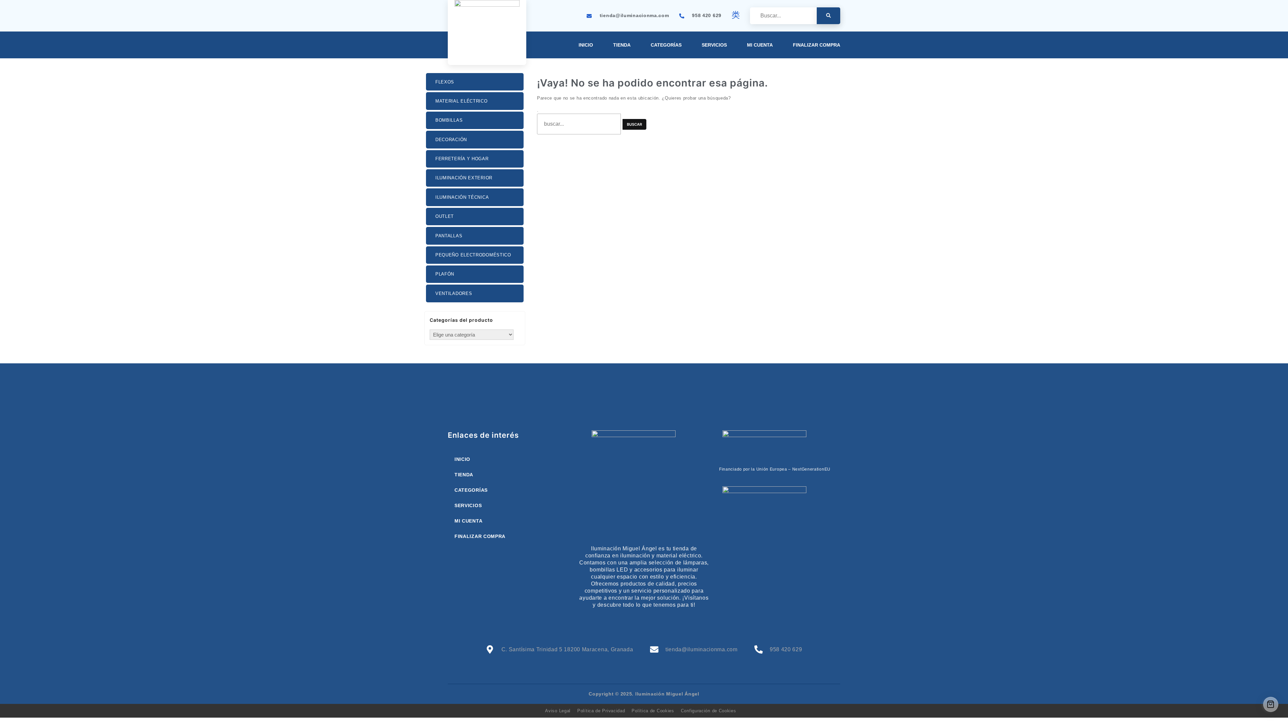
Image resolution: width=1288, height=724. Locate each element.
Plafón (444, 274)
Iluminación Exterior (463, 177)
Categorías (666, 45)
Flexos (444, 81)
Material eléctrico (461, 101)
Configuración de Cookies (708, 710)
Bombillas (449, 120)
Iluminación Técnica (462, 197)
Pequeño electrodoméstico (473, 254)
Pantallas (448, 235)
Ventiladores (453, 293)
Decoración (451, 139)
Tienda (622, 45)
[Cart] (1270, 704)
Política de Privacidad (601, 710)
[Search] (828, 15)
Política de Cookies (653, 710)
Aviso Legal (558, 710)
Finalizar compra (816, 45)
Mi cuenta (760, 45)
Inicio (586, 45)
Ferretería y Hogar (462, 158)
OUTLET (444, 216)
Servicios (714, 45)
